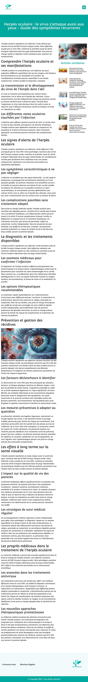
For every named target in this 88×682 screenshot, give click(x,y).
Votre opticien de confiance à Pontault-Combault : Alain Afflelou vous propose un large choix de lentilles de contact (77, 83)
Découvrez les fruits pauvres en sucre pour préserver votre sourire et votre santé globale (77, 70)
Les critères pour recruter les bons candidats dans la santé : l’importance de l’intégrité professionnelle (78, 94)
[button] (84, 7)
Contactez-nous (9, 664)
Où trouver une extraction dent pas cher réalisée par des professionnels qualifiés (78, 117)
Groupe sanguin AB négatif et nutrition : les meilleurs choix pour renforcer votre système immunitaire (77, 106)
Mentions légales (27, 664)
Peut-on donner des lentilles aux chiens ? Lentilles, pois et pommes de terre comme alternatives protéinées (77, 128)
